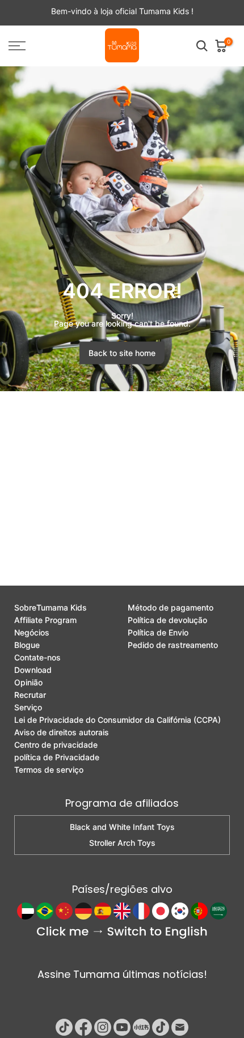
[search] (202, 46)
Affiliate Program (45, 620)
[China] (64, 911)
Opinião (28, 682)
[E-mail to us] (179, 1027)
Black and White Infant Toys (122, 827)
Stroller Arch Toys (122, 843)
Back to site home (122, 353)
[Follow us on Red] (141, 1027)
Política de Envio (158, 632)
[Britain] (122, 911)
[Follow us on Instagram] (102, 1027)
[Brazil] (44, 911)
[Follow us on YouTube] (122, 1027)
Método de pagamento (170, 607)
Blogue (27, 645)
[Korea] (179, 911)
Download (33, 670)
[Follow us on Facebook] (83, 1027)
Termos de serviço (48, 769)
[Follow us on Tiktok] (64, 1027)
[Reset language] (122, 932)
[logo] (122, 46)
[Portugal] (199, 911)
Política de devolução (167, 620)
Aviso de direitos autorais (61, 732)
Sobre (50, 607)
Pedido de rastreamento (173, 645)
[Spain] (102, 911)
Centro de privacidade (56, 744)
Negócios (31, 632)
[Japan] (160, 911)
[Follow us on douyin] (160, 1027)
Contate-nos (37, 657)
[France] (141, 911)
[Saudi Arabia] (218, 911)
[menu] (34, 45)
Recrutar (30, 695)
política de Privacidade (56, 757)
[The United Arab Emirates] (25, 911)
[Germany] (83, 911)
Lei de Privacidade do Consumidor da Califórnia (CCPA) (117, 720)
